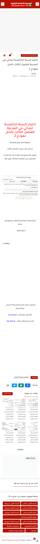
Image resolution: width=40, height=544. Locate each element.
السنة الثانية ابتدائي (29, 512)
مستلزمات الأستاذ (12, 526)
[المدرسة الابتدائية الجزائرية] (21, 4)
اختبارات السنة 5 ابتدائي (29, 55)
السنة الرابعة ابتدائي (29, 521)
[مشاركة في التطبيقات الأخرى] (8, 385)
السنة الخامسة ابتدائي (28, 517)
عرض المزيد (7, 393)
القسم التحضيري (30, 526)
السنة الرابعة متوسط (11, 521)
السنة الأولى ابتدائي (29, 503)
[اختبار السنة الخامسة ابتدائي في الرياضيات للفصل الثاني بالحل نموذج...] (32, 402)
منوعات (33, 530)
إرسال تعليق (30, 458)
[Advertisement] (20, 30)
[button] (27, 385)
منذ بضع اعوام (33, 407)
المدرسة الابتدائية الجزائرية (10, 540)
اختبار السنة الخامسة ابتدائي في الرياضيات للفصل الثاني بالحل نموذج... (33, 414)
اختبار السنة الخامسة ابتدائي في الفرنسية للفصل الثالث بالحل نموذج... (8, 437)
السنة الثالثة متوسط (12, 508)
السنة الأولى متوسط (12, 503)
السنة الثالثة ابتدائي (29, 508)
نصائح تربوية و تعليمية (15, 530)
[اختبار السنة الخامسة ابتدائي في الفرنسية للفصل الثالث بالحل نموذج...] (7, 426)
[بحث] (2, 4)
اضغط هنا (12, 315)
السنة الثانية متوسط (12, 512)
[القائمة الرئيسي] (37, 4)
